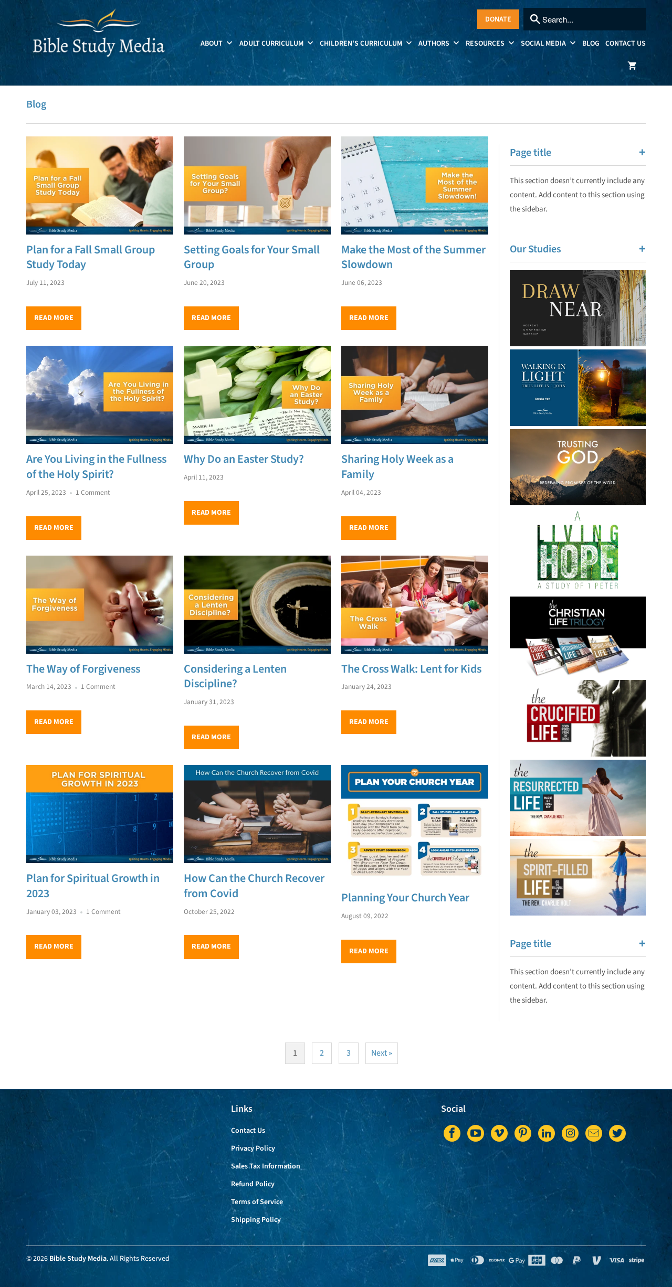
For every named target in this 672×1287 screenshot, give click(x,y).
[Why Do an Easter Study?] (257, 395)
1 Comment (93, 492)
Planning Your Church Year (405, 897)
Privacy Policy (253, 1148)
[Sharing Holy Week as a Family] (414, 395)
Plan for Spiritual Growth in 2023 (93, 886)
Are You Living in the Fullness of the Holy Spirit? (96, 467)
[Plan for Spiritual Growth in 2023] (99, 814)
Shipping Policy (256, 1220)
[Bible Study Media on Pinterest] (522, 1133)
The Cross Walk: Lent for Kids (411, 669)
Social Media (544, 43)
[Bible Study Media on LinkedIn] (546, 1133)
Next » (381, 1053)
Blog (591, 43)
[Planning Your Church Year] (414, 823)
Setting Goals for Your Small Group (252, 257)
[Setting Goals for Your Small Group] (257, 185)
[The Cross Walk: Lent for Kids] (414, 605)
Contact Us (625, 43)
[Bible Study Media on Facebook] (452, 1133)
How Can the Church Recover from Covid (254, 886)
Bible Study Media (78, 1258)
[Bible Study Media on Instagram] (570, 1133)
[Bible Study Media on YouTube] (475, 1133)
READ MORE (54, 318)
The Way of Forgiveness (83, 669)
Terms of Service (257, 1202)
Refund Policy (253, 1184)
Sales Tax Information (265, 1166)
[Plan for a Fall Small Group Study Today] (99, 185)
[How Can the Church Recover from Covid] (257, 814)
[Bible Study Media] (100, 39)
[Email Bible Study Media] (593, 1133)
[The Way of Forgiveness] (99, 605)
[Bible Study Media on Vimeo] (499, 1133)
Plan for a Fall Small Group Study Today (90, 257)
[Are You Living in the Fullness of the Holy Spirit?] (99, 395)
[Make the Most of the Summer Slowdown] (414, 185)
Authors (434, 43)
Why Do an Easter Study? (244, 459)
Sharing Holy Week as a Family (397, 467)
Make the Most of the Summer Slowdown (413, 257)
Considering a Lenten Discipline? (235, 677)
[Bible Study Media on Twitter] (617, 1133)
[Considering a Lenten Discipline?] (257, 605)
